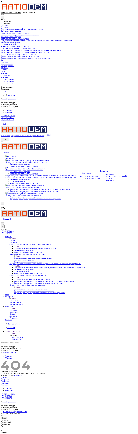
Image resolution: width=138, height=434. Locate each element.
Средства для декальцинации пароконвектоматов (32, 279)
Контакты (4, 385)
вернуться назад (7, 375)
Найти (4, 418)
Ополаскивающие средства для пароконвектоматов (33, 258)
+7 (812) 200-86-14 (8, 79)
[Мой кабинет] (2, 206)
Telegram (8, 110)
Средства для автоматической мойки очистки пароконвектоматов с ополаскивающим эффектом (49, 268)
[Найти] (2, 17)
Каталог (12, 240)
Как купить (13, 300)
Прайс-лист (5, 381)
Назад (14, 239)
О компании (5, 377)
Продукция (5, 379)
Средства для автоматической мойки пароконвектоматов (35, 248)
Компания (13, 310)
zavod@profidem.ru (9, 99)
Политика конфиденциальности (15, 412)
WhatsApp (9, 112)
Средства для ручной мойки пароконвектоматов (31, 289)
